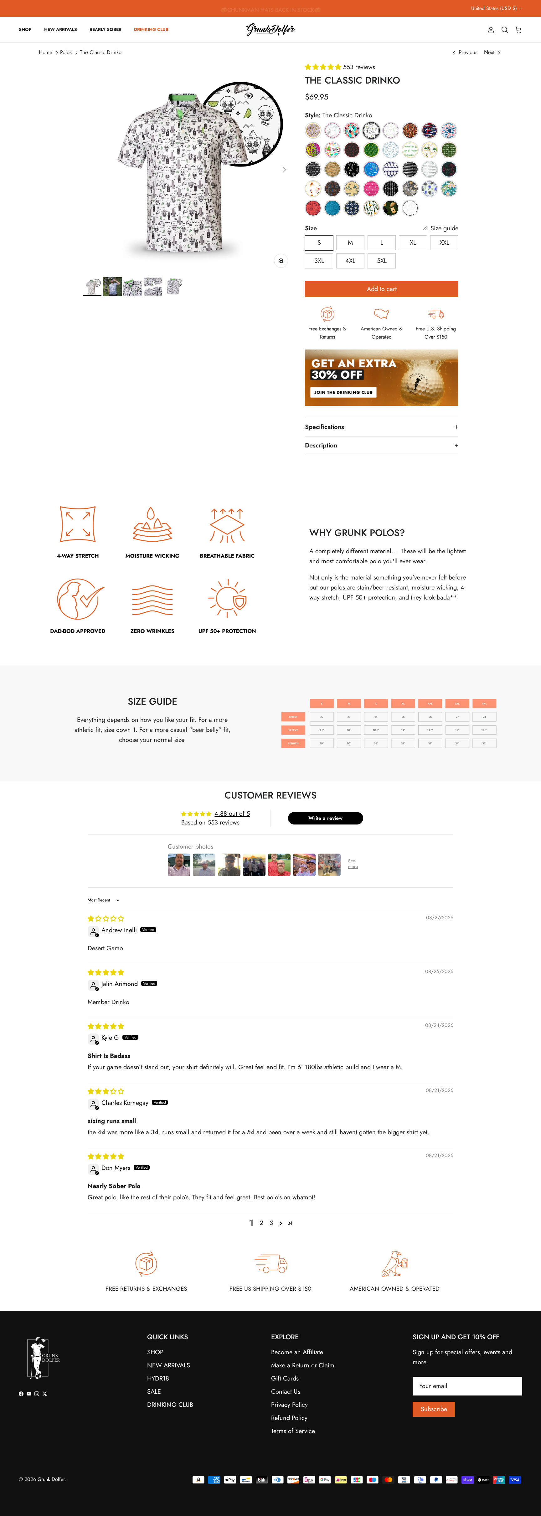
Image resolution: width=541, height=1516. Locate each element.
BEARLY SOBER (105, 29)
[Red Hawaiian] (313, 208)
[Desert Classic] (352, 189)
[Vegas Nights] (391, 208)
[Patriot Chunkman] (449, 130)
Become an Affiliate (297, 1352)
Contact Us (285, 1391)
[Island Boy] (449, 189)
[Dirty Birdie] (371, 189)
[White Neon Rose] (332, 130)
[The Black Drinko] (352, 169)
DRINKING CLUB (151, 29)
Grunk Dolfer (51, 1479)
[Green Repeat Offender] (449, 150)
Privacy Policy (289, 1404)
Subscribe (434, 1409)
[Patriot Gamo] (429, 130)
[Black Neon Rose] (449, 169)
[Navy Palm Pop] (391, 169)
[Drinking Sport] (391, 189)
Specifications (324, 426)
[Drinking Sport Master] (410, 150)
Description (321, 445)
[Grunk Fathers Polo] (410, 130)
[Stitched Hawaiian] (352, 208)
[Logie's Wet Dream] (332, 150)
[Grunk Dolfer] (270, 29)
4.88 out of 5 (232, 813)
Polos (66, 52)
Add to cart (382, 289)
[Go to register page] (381, 412)
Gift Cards (285, 1378)
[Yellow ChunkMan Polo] (371, 150)
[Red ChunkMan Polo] (352, 150)
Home (45, 52)
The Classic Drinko (100, 52)
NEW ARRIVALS (60, 29)
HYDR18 (158, 1378)
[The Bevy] (371, 208)
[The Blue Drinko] (371, 169)
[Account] (490, 29)
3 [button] (271, 1223)
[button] (324, 67)
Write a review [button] (325, 818)
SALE (154, 1391)
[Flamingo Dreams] (352, 130)
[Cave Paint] (332, 189)
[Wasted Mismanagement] (429, 150)
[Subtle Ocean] (332, 208)
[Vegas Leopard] (313, 150)
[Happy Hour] (391, 130)
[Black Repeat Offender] (313, 169)
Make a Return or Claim (302, 1365)
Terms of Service (293, 1431)
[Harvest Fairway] (410, 189)
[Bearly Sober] (313, 130)
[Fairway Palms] (429, 189)
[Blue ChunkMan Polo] (391, 150)
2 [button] (261, 1223)
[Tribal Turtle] (410, 208)
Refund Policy (289, 1417)
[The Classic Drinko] (371, 130)
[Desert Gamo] (332, 169)
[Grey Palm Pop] (410, 169)
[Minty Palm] (429, 169)
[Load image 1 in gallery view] (187, 167)
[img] (106, 918)
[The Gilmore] (313, 189)
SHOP (25, 29)
